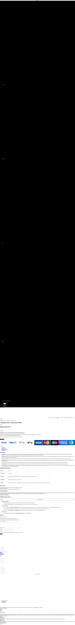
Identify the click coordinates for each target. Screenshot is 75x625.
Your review (2, 527)
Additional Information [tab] (5, 449)
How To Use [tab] (3, 448)
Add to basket (2, 439)
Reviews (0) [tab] (3, 450)
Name (1, 529)
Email (1, 530)
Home (1, 420)
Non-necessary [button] (2, 619)
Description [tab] (3, 447)
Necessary (2, 617)
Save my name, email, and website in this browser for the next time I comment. (12, 532)
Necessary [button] (1, 616)
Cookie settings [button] (36, 607)
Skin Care (3, 420)
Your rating (2, 521)
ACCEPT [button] (40, 607)
